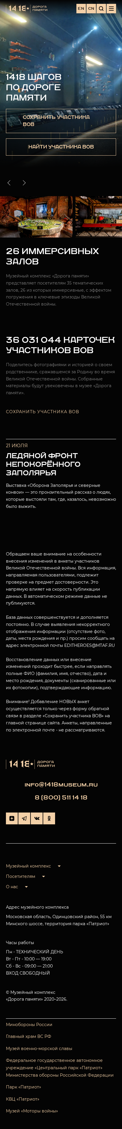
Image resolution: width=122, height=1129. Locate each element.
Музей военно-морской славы (39, 1048)
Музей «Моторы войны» (32, 1111)
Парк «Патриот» (23, 1087)
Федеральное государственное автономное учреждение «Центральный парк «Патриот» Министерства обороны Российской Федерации (60, 1068)
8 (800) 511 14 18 (61, 798)
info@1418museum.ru (61, 785)
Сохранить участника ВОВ (42, 411)
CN (91, 8)
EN (81, 8)
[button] (10, 183)
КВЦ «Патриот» (22, 1099)
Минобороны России (29, 1024)
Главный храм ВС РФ (28, 1036)
